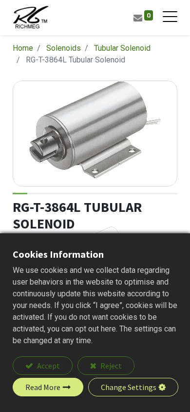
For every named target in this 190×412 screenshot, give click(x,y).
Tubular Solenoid (122, 48)
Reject (110, 366)
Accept (48, 366)
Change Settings (128, 387)
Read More (42, 387)
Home (23, 48)
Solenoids (63, 48)
